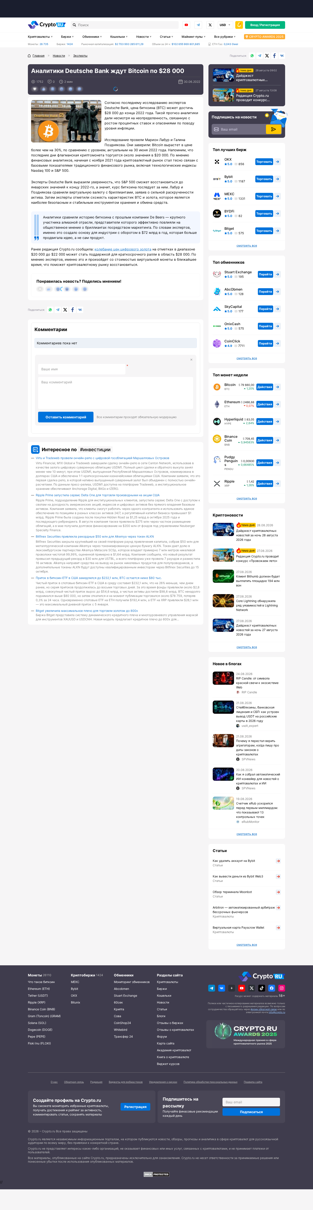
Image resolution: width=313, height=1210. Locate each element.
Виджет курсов (168, 1064)
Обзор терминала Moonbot (232, 892)
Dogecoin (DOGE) (40, 1029)
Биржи (66, 36)
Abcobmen (121, 988)
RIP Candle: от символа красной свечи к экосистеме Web (257, 682)
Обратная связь (74, 1081)
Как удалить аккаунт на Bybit (234, 860)
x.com (210, 25)
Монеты (35, 975)
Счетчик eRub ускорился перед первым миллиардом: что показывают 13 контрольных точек (257, 810)
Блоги (161, 1016)
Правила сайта (253, 1081)
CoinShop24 (122, 1023)
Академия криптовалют (174, 1050)
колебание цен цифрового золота (123, 249)
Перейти (265, 274)
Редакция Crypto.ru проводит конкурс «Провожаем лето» (252, 97)
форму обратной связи (264, 1009)
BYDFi (229, 211)
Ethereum (232, 402)
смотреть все (247, 245)
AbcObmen (233, 289)
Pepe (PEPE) (36, 1036)
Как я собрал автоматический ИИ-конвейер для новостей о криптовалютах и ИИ (258, 778)
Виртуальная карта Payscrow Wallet (238, 927)
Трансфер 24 (123, 1036)
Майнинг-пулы (192, 36)
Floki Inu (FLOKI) (39, 1043)
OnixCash (232, 324)
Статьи (165, 36)
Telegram (198, 25)
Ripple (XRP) (36, 1002)
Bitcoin (230, 385)
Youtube (186, 25)
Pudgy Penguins (231, 461)
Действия (264, 387)
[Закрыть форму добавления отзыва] (191, 359)
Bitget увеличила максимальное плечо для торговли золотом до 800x (87, 610)
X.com (267, 55)
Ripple (229, 481)
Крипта (119, 1009)
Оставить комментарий (66, 417)
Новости (142, 36)
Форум (162, 1036)
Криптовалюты (39, 36)
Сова (117, 1016)
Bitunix (75, 1002)
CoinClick (232, 341)
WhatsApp (252, 55)
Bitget (229, 228)
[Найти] (74, 25)
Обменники (90, 36)
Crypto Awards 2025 (266, 36)
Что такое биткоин (41, 982)
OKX (228, 159)
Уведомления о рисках (163, 1081)
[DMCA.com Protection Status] (156, 1174)
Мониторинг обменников (132, 982)
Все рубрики (223, 36)
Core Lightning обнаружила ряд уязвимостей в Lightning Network (257, 605)
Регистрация (270, 25)
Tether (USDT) (38, 995)
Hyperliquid (233, 419)
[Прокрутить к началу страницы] (303, 1183)
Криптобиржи (83, 975)
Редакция (96, 1081)
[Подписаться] (273, 129)
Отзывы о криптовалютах (175, 1029)
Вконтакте (282, 55)
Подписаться (251, 1112)
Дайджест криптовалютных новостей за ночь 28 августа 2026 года (253, 77)
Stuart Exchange (238, 272)
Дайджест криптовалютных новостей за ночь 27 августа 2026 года (257, 630)
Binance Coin (230, 438)
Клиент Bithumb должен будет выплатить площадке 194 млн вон (258, 580)
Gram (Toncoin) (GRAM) (44, 1016)
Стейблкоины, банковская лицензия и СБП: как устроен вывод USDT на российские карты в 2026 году (257, 714)
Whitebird (120, 1029)
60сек (118, 1002)
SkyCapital (233, 306)
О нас (54, 1081)
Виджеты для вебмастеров (126, 1081)
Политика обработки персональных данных (210, 1081)
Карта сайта (165, 1043)
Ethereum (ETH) (39, 988)
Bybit (228, 177)
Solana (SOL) (37, 1023)
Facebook (274, 55)
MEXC (229, 194)
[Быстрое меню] (239, 25)
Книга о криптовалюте (173, 1057)
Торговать (264, 161)
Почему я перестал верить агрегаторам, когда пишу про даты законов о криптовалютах (257, 747)
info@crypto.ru (277, 1012)
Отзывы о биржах (170, 1023)
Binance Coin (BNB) (41, 1009)
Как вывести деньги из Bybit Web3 (238, 876)
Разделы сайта (170, 975)
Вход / (255, 25)
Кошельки (117, 36)
